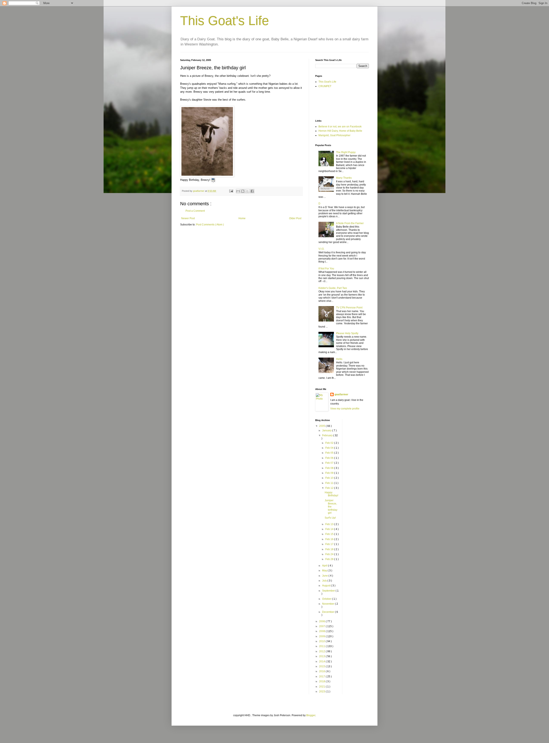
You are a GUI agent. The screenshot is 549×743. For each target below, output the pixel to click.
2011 (322, 646)
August (326, 585)
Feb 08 (329, 468)
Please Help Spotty (347, 333)
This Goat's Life (224, 21)
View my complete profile (344, 408)
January (327, 430)
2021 (322, 686)
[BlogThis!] (243, 191)
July (324, 580)
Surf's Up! (330, 517)
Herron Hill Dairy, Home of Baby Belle (340, 130)
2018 (322, 681)
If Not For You (326, 268)
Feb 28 (329, 559)
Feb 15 (329, 534)
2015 (322, 666)
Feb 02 (329, 442)
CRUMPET (324, 86)
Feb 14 (329, 529)
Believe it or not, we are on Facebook (340, 126)
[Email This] (238, 191)
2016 (322, 671)
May (325, 570)
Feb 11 (329, 483)
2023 (322, 691)
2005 (322, 425)
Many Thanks (344, 177)
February (327, 435)
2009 (322, 636)
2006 (322, 621)
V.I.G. (321, 248)
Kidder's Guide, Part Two (332, 288)
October (327, 598)
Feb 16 (329, 539)
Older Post (295, 218)
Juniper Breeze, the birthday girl (331, 506)
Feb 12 (329, 487)
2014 (322, 661)
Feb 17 (329, 544)
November (328, 603)
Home (242, 218)
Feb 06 (329, 457)
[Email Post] (231, 191)
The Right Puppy (346, 152)
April (325, 565)
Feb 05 (329, 452)
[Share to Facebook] (252, 191)
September (329, 590)
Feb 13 (329, 524)
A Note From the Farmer (350, 223)
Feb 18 (329, 549)
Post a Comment (195, 210)
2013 (322, 656)
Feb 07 (329, 462)
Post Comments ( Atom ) (210, 224)
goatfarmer (341, 394)
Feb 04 (329, 447)
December (328, 611)
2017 (322, 676)
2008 (322, 631)
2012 (322, 651)
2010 (322, 641)
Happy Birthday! (331, 494)
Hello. (339, 359)
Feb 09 (329, 472)
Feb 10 (329, 477)
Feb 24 (329, 554)
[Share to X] (247, 191)
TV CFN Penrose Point (349, 307)
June (325, 575)
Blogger (310, 715)
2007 (322, 626)
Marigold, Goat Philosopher (334, 135)
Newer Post (188, 218)
